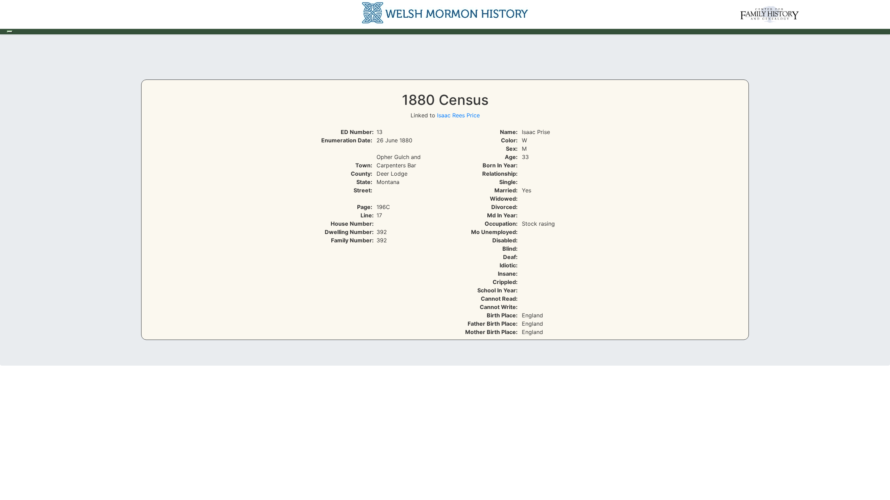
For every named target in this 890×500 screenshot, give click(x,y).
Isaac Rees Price (458, 115)
